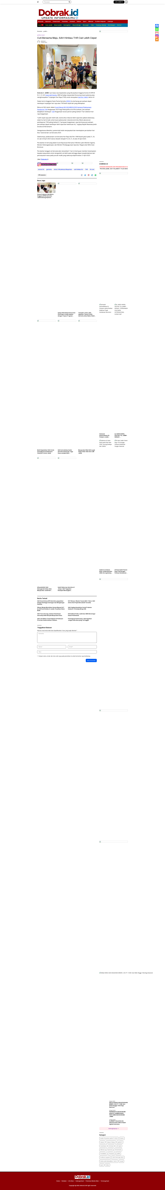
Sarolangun (111, 25)
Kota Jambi (48, 25)
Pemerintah (56, 21)
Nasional (48, 21)
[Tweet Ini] (85, 175)
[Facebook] (157, 26)
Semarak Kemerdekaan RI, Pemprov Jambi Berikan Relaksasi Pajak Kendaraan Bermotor (104, 435)
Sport (84, 21)
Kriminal (72, 21)
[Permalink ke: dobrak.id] (38, 41)
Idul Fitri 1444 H (83, 97)
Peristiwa (65, 21)
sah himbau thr (78, 169)
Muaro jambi (58, 25)
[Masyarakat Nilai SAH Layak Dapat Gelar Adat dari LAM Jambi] (87, 384)
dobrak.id (43, 41)
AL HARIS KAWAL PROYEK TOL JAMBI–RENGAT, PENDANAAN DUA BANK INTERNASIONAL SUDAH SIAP (121, 435)
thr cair (92, 169)
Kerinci (119, 25)
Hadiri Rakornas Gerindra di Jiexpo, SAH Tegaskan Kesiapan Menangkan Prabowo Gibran (66, 589)
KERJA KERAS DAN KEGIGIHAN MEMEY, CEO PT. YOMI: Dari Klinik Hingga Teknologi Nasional (118, 1105)
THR (53, 112)
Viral (39, 25)
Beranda (40, 21)
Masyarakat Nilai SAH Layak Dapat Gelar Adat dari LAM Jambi (86, 451)
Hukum (79, 21)
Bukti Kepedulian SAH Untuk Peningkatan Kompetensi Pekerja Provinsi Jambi (45, 451)
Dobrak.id (44, 159)
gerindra (49, 169)
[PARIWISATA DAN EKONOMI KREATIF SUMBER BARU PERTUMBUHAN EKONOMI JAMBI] (103, 1113)
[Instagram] (157, 36)
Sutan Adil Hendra (51, 95)
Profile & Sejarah (100, 21)
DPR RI (68, 101)
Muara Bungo (77, 25)
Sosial (43, 35)
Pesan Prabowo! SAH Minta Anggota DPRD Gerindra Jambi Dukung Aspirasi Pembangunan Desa (45, 196)
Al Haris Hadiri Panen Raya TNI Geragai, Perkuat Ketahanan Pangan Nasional (121, 571)
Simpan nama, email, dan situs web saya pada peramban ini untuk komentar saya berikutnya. (64, 656)
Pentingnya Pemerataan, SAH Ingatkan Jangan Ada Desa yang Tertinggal (80, 619)
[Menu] (38, 2)
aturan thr (41, 169)
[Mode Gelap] (126, 2)
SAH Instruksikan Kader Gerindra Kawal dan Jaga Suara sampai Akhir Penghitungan (65, 451)
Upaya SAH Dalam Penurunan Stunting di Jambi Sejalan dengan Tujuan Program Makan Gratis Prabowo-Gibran (67, 314)
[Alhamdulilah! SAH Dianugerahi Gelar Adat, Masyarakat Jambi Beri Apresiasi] (46, 521)
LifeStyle (110, 21)
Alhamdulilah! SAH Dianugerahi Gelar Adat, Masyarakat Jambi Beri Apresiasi (44, 589)
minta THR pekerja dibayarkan (63, 169)
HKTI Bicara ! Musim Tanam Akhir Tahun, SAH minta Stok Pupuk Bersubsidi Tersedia (81, 601)
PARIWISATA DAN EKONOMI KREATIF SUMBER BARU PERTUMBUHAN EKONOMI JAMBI (117, 1114)
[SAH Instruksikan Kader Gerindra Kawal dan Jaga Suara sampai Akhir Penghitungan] (67, 384)
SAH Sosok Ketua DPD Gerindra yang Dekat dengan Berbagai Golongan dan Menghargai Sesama (50, 602)
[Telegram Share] (92, 175)
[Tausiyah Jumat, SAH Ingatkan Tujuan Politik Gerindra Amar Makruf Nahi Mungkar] (87, 246)
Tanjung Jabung (101, 25)
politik (39, 35)
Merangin (86, 25)
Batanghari (67, 25)
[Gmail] (157, 32)
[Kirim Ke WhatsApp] (95, 175)
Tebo (92, 25)
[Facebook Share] (81, 175)
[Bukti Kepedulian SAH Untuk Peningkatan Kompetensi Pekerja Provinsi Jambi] (46, 384)
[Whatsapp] (157, 29)
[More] (157, 39)
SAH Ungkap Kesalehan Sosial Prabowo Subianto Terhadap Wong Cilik (80, 608)
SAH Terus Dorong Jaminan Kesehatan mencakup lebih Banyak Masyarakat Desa (49, 614)
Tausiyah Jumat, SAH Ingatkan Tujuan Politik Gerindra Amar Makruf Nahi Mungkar (86, 314)
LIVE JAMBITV (119, 2)
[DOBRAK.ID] (58, 12)
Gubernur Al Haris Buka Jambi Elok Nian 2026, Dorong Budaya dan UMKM (105, 571)
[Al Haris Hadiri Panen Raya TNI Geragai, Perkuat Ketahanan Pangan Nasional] (121, 504)
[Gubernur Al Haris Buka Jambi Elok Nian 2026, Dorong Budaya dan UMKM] (106, 504)
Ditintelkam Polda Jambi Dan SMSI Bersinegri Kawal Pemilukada (81, 614)
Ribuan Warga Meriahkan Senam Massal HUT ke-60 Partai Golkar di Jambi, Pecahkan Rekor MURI (51, 609)
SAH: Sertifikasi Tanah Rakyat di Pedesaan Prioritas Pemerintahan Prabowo (50, 619)
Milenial (90, 21)
